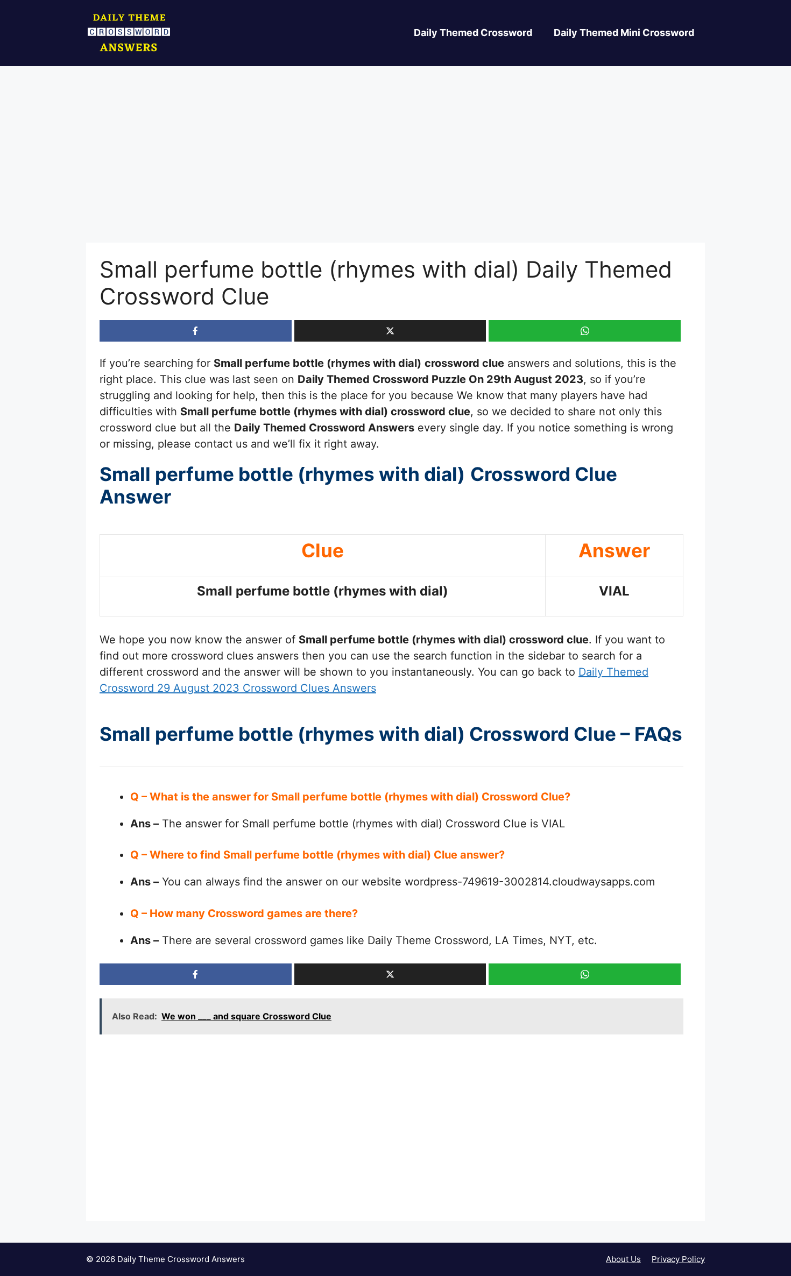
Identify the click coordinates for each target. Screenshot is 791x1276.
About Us (623, 1259)
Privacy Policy (678, 1259)
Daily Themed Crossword (473, 32)
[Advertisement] (395, 163)
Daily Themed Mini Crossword (624, 32)
